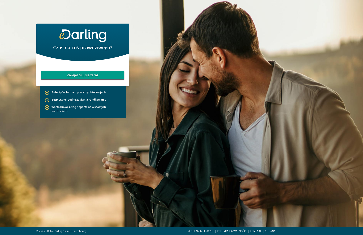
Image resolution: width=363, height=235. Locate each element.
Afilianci (270, 231)
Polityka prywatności (231, 231)
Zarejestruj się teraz (83, 75)
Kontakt (255, 231)
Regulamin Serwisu (200, 231)
